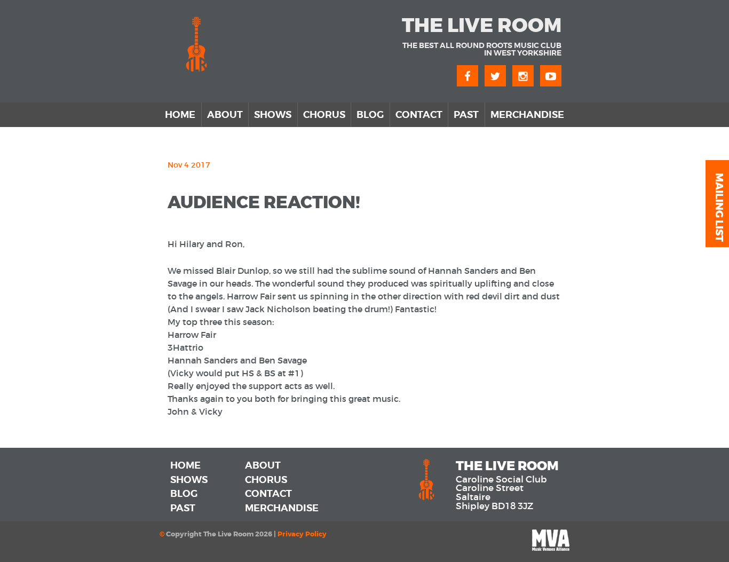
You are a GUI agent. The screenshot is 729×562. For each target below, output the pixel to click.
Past (466, 115)
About (225, 115)
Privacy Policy (302, 534)
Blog (370, 115)
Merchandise (527, 115)
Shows (272, 115)
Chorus (324, 115)
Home (180, 115)
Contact (418, 115)
